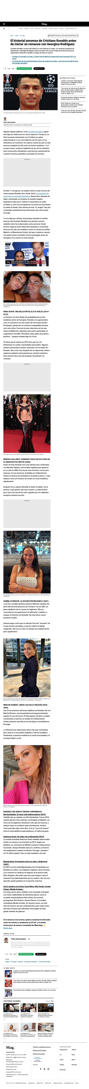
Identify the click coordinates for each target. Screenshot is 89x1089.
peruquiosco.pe (68, 1083)
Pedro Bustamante (9, 122)
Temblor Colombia (53, 28)
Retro (73, 1060)
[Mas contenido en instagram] (48, 1069)
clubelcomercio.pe (21, 1083)
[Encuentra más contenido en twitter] (9, 69)
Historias (63, 1070)
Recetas (74, 1065)
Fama (61, 1060)
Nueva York (37, 28)
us (60, 1054)
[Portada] (10, 1050)
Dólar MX (61, 28)
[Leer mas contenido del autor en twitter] (29, 939)
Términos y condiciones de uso (42, 1047)
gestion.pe (32, 1083)
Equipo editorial (10, 1052)
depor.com (40, 1083)
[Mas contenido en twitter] (44, 1069)
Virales (62, 1065)
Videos (74, 1049)
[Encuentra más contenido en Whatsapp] (13, 69)
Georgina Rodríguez (30, 962)
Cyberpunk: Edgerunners (71, 28)
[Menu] (5, 24)
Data (73, 1054)
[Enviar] (4, 29)
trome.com (48, 1083)
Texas (32, 28)
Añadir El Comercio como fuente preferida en (63, 35)
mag (76, 1083)
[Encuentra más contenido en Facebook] (5, 69)
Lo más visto (9, 968)
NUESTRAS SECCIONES (65, 1047)
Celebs (7, 962)
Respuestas (63, 1049)
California (26, 28)
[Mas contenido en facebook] (41, 1069)
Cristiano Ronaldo (36, 132)
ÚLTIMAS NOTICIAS (67, 78)
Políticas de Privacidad (39, 1050)
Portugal (14, 962)
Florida (21, 28)
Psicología (44, 28)
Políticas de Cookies (39, 1054)
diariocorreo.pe (58, 1083)
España (20, 962)
